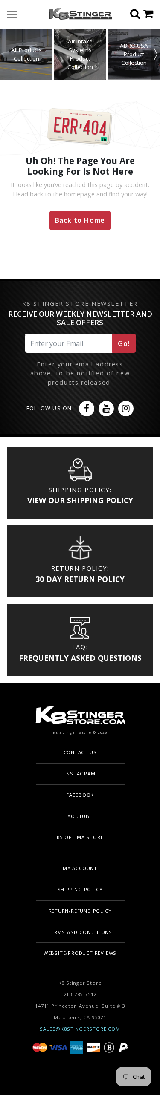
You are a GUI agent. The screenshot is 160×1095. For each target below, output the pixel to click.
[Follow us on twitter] (86, 408)
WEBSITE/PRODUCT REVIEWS (80, 953)
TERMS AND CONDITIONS (80, 932)
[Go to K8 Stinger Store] (77, 14)
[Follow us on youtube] (106, 408)
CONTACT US (80, 752)
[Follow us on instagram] (126, 408)
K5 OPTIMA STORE (80, 837)
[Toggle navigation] (12, 14)
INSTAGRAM (79, 773)
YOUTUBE (80, 816)
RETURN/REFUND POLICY (80, 911)
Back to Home (80, 220)
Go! (124, 343)
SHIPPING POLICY (80, 889)
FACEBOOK (80, 795)
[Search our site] (136, 14)
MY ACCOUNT (80, 868)
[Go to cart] (151, 14)
